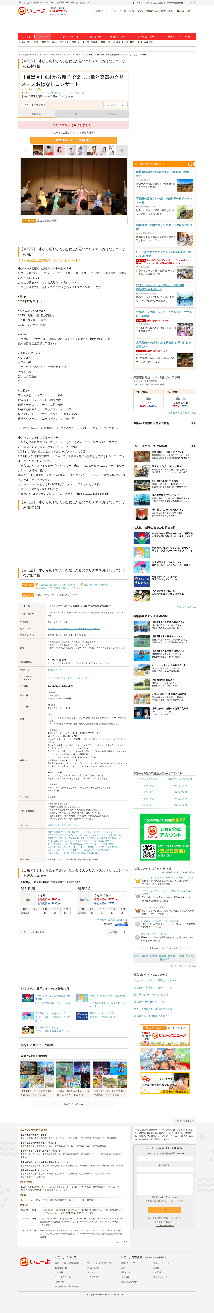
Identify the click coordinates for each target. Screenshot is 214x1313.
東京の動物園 (41, 1138)
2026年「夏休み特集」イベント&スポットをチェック (45, 1187)
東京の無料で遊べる (52, 1154)
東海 (74, 42)
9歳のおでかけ (180, 805)
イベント (42, 36)
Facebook (59, 1282)
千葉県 (180, 956)
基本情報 (36, 114)
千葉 (61, 42)
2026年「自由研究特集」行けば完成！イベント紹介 (44, 1190)
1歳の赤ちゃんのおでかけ (180, 779)
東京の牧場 (86, 1138)
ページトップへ (187, 1121)
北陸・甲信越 (91, 42)
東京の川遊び (27, 1157)
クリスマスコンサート (58, 844)
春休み (141, 11)
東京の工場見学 (28, 1146)
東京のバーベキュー (58, 1138)
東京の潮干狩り (86, 1173)
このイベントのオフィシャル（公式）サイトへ (69, 678)
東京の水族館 (117, 1165)
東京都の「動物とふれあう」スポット (154, 987)
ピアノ (105, 835)
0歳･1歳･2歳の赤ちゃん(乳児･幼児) (57, 584)
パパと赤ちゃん (70, 835)
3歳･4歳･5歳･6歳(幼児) (96, 584)
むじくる (95, 838)
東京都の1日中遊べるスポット (150, 1001)
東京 (49, 42)
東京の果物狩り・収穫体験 (33, 1177)
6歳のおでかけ (149, 798)
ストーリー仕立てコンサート (70, 850)
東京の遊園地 (27, 1138)
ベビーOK (99, 847)
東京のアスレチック (90, 1154)
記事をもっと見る (73, 1104)
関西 (103, 42)
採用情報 (125, 1277)
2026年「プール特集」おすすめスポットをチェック (95, 1187)
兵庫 (118, 42)
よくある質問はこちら (165, 1222)
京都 (113, 42)
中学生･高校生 (61, 588)
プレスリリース (160, 1277)
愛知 (79, 42)
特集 (187, 36)
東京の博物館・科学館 (85, 1165)
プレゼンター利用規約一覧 (99, 1263)
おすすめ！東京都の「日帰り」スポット (155, 980)
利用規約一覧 (61, 1268)
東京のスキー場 (46, 1173)
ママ (82, 838)
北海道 (35, 42)
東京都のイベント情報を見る (73, 140)
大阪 (108, 42)
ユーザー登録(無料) (175, 3)
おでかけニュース (147, 36)
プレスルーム (93, 1272)
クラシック (109, 832)
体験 (111, 844)
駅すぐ (108, 841)
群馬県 (162, 956)
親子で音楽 (72, 853)
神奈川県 (164, 959)
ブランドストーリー (162, 1263)
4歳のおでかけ (149, 792)
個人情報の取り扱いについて (165, 1197)
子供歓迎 (90, 847)
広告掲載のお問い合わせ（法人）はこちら (165, 1201)
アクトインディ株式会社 (155, 1257)
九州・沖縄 (143, 42)
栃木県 (153, 956)
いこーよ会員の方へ (165, 1225)
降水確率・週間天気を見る (111, 919)
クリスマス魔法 (102, 850)
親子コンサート (75, 832)
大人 (78, 588)
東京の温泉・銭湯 (29, 1173)
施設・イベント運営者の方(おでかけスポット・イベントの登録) (65, 1200)
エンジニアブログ (129, 1282)
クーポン (73, 114)
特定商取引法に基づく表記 (67, 1286)
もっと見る (120, 1242)
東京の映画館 (67, 1165)
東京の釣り (74, 1138)
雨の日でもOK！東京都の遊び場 (151, 994)
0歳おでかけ (53, 838)
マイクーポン (136, 3)
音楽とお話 (89, 850)
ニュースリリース (63, 1277)
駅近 (97, 853)
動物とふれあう (168, 11)
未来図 (156, 1268)
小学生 (42, 588)
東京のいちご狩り (103, 1173)
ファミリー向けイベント (74, 847)
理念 (123, 1268)
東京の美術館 (103, 1165)
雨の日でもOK (152, 11)
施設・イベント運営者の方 (67, 1263)
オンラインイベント (68, 36)
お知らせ (110, 114)
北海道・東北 (25, 42)
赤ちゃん (117, 835)
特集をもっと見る (186, 606)
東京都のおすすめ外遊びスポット (151, 1015)
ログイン (191, 3)
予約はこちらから (56, 670)
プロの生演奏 (111, 847)
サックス (96, 835)
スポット (26, 36)
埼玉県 (171, 956)
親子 (62, 838)
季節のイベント (74, 825)
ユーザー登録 (27, 1200)
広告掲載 (59, 1272)
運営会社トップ (128, 1263)
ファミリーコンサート (93, 832)
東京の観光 (112, 1138)
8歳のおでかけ (149, 805)
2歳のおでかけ (149, 785)
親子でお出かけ (72, 838)
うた (80, 835)
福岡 (151, 42)
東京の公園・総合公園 (111, 1154)
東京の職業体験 (100, 1146)
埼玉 (67, 42)
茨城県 (144, 956)
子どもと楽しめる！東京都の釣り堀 (153, 1008)
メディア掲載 (93, 1277)
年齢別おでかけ (118, 36)
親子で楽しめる (55, 847)
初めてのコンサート (57, 853)
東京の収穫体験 (84, 1146)
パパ (88, 838)
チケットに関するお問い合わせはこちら (165, 1218)
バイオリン (103, 844)
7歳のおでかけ (180, 798)
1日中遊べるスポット (186, 11)
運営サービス (127, 1272)
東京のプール (99, 1138)
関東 (44, 42)
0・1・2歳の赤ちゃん (57, 841)
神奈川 (55, 42)
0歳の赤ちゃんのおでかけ (80, 841)
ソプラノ (52, 850)
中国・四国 (129, 42)
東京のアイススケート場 (66, 1173)
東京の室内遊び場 (51, 1165)
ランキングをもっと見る (183, 965)
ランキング (95, 36)
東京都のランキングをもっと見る (165, 948)
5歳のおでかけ (180, 792)
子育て (171, 36)
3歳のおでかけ (180, 785)
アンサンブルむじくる (110, 838)
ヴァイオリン (91, 844)
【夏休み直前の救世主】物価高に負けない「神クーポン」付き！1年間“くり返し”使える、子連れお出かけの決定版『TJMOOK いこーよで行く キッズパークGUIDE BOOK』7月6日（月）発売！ (81, 1221)
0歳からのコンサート (57, 832)
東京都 (189, 956)
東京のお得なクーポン (31, 1154)
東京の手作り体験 (45, 1146)
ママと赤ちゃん (55, 835)
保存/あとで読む (155, 3)
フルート (87, 835)
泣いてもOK (98, 841)
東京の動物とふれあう (65, 1146)
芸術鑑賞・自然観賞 (57, 825)
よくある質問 (93, 1268)
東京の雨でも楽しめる (31, 1165)
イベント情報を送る (35, 104)
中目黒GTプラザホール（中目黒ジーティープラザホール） (74, 628)
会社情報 (157, 1272)
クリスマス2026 (76, 844)
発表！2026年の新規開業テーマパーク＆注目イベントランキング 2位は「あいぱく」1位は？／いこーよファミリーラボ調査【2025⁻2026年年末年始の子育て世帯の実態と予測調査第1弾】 (81, 1233)
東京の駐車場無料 (71, 1154)
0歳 (110, 835)
